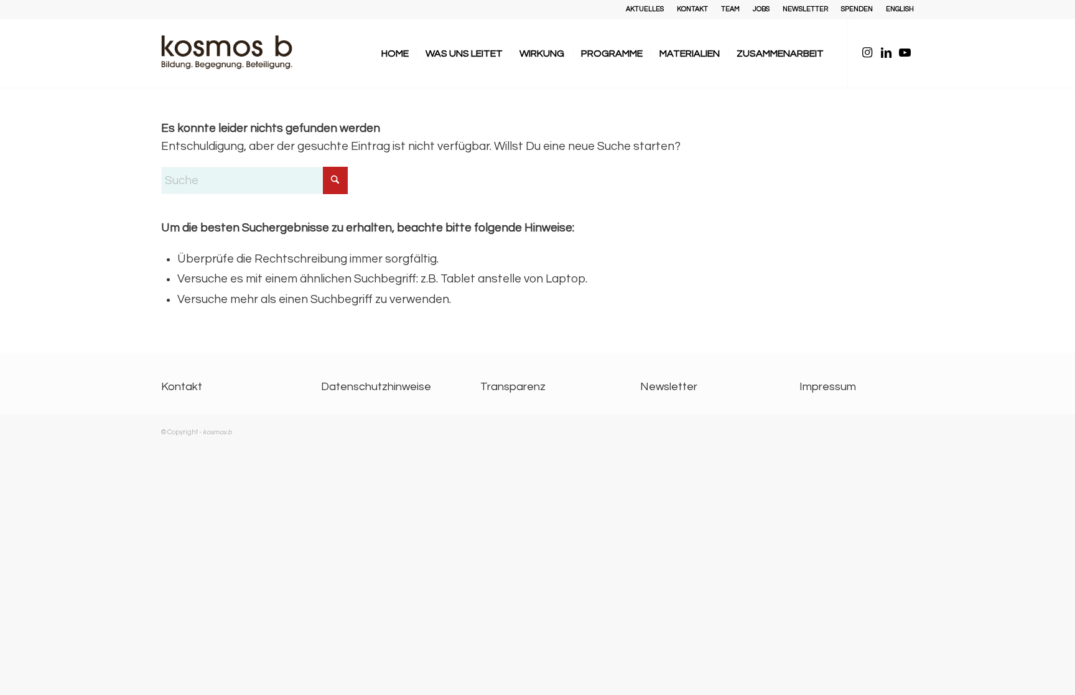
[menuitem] (645, 9)
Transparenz (513, 387)
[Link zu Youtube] (904, 53)
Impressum (827, 387)
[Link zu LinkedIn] (886, 53)
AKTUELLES (645, 9)
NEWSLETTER (805, 9)
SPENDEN (857, 9)
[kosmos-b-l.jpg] (235, 53)
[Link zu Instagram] (867, 53)
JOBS (761, 9)
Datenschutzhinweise (376, 387)
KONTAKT (692, 9)
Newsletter (668, 387)
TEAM (730, 9)
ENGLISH (900, 9)
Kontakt (181, 387)
